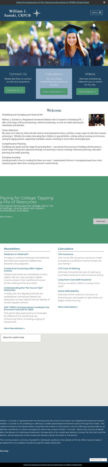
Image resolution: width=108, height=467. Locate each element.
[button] (96, 12)
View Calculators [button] (52, 91)
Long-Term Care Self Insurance (74, 279)
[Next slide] (105, 46)
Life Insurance (65, 254)
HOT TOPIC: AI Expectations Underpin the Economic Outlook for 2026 (26, 308)
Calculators (65, 248)
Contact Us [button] (13, 90)
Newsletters (12, 248)
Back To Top (97, 460)
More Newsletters (14, 328)
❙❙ (57, 62)
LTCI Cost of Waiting (69, 268)
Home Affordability (68, 291)
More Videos (6, 217)
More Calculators (68, 307)
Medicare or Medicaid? (16, 254)
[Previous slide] (3, 46)
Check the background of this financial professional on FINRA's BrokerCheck (52, 2)
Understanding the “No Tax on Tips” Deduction (23, 289)
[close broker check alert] (104, 2)
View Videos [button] (86, 91)
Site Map (4, 451)
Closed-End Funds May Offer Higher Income (23, 269)
